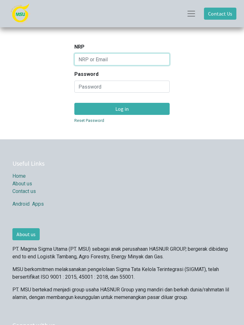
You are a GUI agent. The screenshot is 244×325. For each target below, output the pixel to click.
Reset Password (89, 120)
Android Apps (28, 204)
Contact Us (220, 13)
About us (22, 184)
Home (19, 176)
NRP (79, 47)
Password (86, 74)
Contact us (24, 191)
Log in (122, 109)
